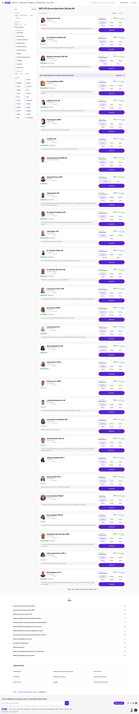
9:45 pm (107, 63)
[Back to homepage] (7, 3)
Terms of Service (27, 709)
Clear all (33, 9)
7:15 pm (113, 445)
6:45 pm (121, 442)
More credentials (18, 27)
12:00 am (104, 481)
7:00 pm (104, 445)
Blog (22, 709)
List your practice (42, 709)
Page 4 (82, 589)
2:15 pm (113, 127)
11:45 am (121, 538)
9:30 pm (113, 44)
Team (14, 709)
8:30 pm (104, 41)
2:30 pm (113, 162)
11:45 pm (113, 219)
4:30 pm (113, 426)
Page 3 (78, 589)
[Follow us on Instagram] (133, 703)
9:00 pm (121, 41)
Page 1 (69, 589)
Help (71, 709)
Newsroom (66, 709)
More (120, 25)
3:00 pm (113, 22)
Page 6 (91, 589)
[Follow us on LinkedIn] (136, 703)
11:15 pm (122, 216)
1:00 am (113, 484)
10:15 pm (104, 315)
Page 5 (86, 589)
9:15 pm (104, 44)
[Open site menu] (2, 3)
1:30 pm (122, 104)
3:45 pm (113, 165)
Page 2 (73, 589)
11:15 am (104, 538)
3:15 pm (122, 22)
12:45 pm (121, 85)
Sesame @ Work (50, 709)
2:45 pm (104, 22)
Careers (18, 709)
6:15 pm (104, 442)
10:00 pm (112, 197)
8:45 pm (113, 41)
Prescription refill (23, 2)
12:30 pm (112, 85)
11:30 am (113, 538)
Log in (134, 2)
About (10, 709)
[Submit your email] (67, 703)
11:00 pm (104, 200)
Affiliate (57, 709)
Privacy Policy (35, 709)
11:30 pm (113, 200)
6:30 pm (113, 442)
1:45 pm (104, 107)
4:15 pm (113, 25)
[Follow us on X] (131, 703)
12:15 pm (113, 385)
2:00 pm (113, 107)
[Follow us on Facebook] (128, 703)
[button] (69, 606)
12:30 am (121, 481)
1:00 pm (104, 88)
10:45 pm (104, 334)
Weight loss (32, 2)
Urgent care (15, 2)
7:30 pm (121, 462)
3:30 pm (104, 25)
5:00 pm (113, 407)
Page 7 (95, 589)
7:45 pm (104, 465)
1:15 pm (113, 88)
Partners (61, 709)
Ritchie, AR (125, 2)
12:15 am (113, 481)
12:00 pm (104, 85)
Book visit (117, 30)
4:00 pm (104, 407)
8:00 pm (113, 465)
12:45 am (104, 484)
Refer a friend (50, 2)
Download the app (40, 2)
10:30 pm (121, 197)
